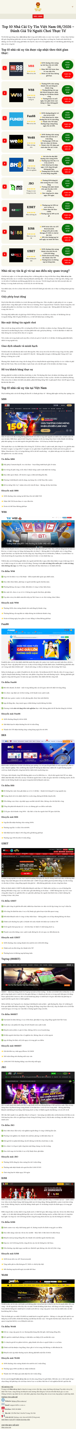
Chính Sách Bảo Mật (23, 1419)
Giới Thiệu (4, 1419)
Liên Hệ (12, 1419)
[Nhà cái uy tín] (38, 6)
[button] (72, 6)
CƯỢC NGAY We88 (67, 137)
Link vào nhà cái (67, 75)
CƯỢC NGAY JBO (67, 183)
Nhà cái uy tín (6, 1427)
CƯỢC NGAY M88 (67, 64)
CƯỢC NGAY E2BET (67, 206)
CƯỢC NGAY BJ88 (67, 228)
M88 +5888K (38, 16)
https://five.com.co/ (19, 1401)
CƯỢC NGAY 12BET (67, 251)
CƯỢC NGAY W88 (67, 90)
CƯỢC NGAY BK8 (67, 160)
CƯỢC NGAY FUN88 (67, 115)
